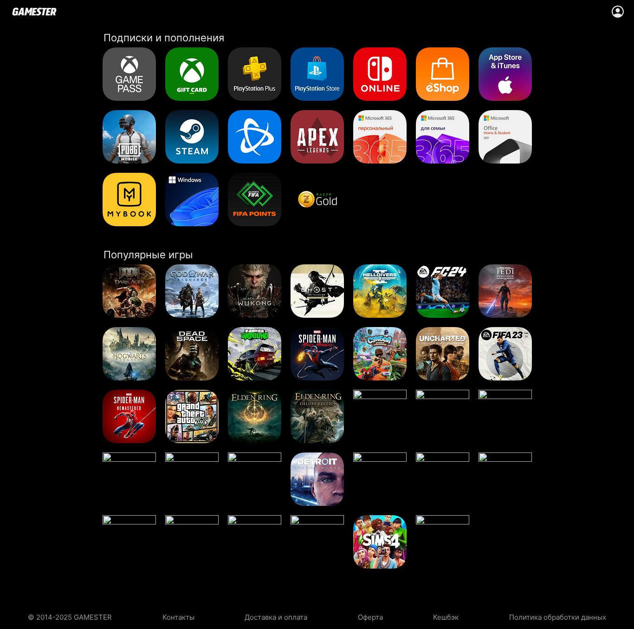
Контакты (178, 617)
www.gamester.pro (34, 11)
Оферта (370, 617)
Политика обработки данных (557, 617)
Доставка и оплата (276, 617)
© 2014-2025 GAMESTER (70, 617)
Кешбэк (446, 617)
